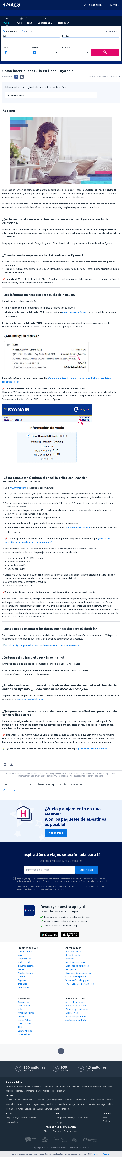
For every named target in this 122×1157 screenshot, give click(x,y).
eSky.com (56, 1131)
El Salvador (37, 1086)
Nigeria (32, 1117)
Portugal (101, 1104)
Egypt (8, 1117)
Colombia (48, 1086)
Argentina (10, 1086)
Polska (92, 1104)
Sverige (19, 1108)
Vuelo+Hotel (24, 962)
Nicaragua (20, 1090)
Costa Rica (60, 1086)
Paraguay (60, 1090)
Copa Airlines (24, 1034)
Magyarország (38, 1104)
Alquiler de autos (26, 973)
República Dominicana (78, 1086)
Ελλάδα (109, 1099)
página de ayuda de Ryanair (30, 699)
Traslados (22, 983)
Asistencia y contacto (75, 1020)
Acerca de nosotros (75, 1002)
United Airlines (25, 1020)
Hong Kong (60, 1117)
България (40, 1099)
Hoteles (21, 969)
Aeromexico (23, 1002)
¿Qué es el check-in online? (92, 748)
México (9, 1090)
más (95, 1154)
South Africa (12, 1122)
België (9, 1099)
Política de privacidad (75, 1016)
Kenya (16, 1117)
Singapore (83, 1117)
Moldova (51, 1104)
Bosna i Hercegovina (24, 1099)
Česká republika (54, 1099)
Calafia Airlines (25, 1030)
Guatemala (95, 1086)
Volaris (21, 1009)
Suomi (40, 1108)
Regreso (35, 47)
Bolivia (20, 1086)
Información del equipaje (77, 980)
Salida (5, 47)
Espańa (92, 1099)
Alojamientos (24, 958)
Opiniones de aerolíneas (77, 965)
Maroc (24, 1117)
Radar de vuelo (72, 955)
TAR (20, 1027)
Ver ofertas (56, 832)
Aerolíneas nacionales (75, 962)
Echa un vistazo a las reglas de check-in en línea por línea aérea (35, 87)
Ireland (19, 1104)
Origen (6, 36)
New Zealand (106, 1119)
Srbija (110, 1104)
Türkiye (58, 1122)
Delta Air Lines (25, 1023)
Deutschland (80, 1099)
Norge (72, 1104)
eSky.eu (46, 1131)
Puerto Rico (48, 1090)
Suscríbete (86, 869)
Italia (27, 1104)
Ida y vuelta (11, 31)
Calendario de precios (75, 976)
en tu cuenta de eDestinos (75, 312)
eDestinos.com (70, 1131)
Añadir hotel (111, 31)
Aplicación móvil (73, 951)
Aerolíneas (70, 958)
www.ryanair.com (18, 487)
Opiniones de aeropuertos (78, 973)
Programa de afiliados (76, 1005)
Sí (3, 790)
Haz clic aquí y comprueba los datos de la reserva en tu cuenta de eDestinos (42, 645)
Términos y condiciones (76, 1009)
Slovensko (30, 1108)
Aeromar (22, 1016)
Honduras (107, 1086)
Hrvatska (10, 1104)
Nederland (62, 1104)
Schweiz (48, 1108)
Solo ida (28, 31)
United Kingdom (62, 1108)
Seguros (22, 980)
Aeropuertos (71, 969)
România (10, 1108)
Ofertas (21, 976)
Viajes (21, 955)
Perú (38, 1090)
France (100, 1099)
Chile (27, 1086)
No (15, 790)
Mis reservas (71, 1012)
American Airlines (26, 1012)
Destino (65, 36)
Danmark (68, 1099)
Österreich (82, 1104)
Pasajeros (66, 47)
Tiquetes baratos (26, 965)
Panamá (30, 1090)
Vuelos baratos (25, 951)
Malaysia (72, 1117)
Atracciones (23, 987)
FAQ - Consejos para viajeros (79, 983)
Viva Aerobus (24, 1005)
